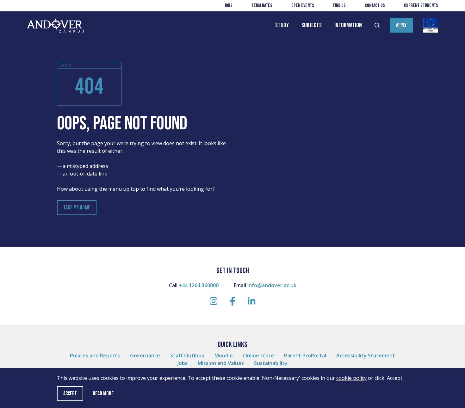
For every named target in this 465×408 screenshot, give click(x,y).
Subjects (311, 25)
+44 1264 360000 (199, 285)
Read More (103, 394)
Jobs (228, 6)
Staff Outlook (187, 355)
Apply (401, 25)
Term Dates (261, 6)
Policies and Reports (95, 355)
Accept (70, 393)
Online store (258, 355)
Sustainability (271, 363)
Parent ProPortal (305, 355)
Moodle (223, 355)
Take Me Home (76, 207)
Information (348, 25)
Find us (339, 6)
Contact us (375, 6)
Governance (145, 355)
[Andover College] (55, 25)
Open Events (302, 6)
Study (282, 25)
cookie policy (351, 377)
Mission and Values (221, 363)
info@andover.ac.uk (271, 285)
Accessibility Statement (365, 355)
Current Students (421, 6)
